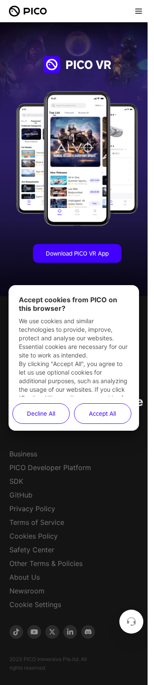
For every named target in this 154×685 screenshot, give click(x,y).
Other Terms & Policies (46, 563)
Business (23, 454)
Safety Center (31, 549)
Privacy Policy (32, 508)
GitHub (21, 495)
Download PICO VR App (77, 253)
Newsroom (26, 591)
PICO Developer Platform (50, 467)
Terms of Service (36, 522)
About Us (24, 577)
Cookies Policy (33, 536)
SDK (16, 481)
